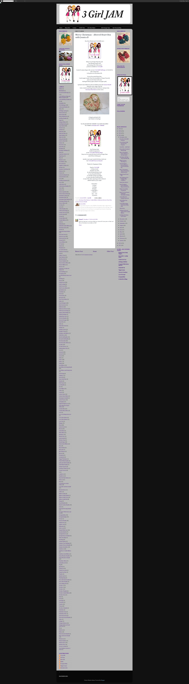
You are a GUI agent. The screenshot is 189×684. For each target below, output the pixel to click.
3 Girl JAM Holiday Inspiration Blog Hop (124, 205)
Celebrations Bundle (63, 186)
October (122, 221)
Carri (60, 182)
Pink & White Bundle (64, 460)
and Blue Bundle (63, 118)
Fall (60, 253)
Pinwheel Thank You (63, 468)
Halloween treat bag (63, 310)
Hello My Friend (62, 325)
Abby (60, 108)
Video (60, 619)
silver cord (61, 528)
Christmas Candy (63, 195)
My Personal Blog (117, 27)
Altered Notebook (63, 116)
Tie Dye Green (62, 594)
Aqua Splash (62, 125)
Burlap (60, 167)
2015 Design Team (105, 27)
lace (60, 386)
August (121, 225)
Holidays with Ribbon (64, 333)
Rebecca (61, 479)
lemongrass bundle (63, 398)
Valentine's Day (62, 611)
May (121, 231)
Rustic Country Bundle (64, 504)
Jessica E (61, 354)
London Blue (62, 408)
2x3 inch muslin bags (64, 92)
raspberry (61, 474)
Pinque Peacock (62, 466)
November (122, 219)
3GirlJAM (61, 103)
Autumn (61, 129)
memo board (62, 427)
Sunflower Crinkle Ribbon (65, 550)
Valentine (61, 609)
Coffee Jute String (63, 210)
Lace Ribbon (62, 388)
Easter (60, 245)
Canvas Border (62, 176)
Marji (60, 425)
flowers (61, 266)
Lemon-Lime (62, 394)
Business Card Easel (63, 169)
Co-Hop (61, 205)
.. (98, 27)
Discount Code (62, 234)
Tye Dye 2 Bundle (63, 608)
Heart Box (109, 200)
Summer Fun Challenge (64, 543)
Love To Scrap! (122, 274)
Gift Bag (61, 278)
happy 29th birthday (64, 312)
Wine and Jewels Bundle (64, 635)
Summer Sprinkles (63, 547)
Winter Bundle (62, 640)
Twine (60, 606)
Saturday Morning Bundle (65, 508)
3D (59, 101)
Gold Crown (61, 286)
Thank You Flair (62, 572)
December (122, 137)
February (122, 238)
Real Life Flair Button (64, 477)
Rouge (60, 501)
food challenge (62, 271)
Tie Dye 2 (61, 587)
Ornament (61, 455)
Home (60, 27)
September (122, 223)
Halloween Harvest (102, 200)
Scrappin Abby (64, 663)
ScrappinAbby (62, 515)
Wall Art (61, 630)
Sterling (61, 539)
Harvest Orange (62, 320)
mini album (61, 430)
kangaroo (61, 375)
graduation (61, 289)
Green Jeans (62, 295)
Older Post (110, 251)
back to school (62, 140)
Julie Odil (63, 659)
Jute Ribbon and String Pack (65, 370)
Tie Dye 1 (61, 585)
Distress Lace (62, 236)
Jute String (61, 373)
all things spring (63, 110)
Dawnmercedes (62, 227)
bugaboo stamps (63, 165)
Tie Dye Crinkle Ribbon (64, 592)
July (121, 227)
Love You (61, 421)
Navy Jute (61, 449)
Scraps (60, 518)
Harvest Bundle (62, 318)
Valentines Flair (62, 613)
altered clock (62, 112)
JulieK (60, 363)
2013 (120, 135)
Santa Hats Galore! (124, 182)
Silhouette (61, 526)
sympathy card (62, 562)
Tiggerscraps (64, 665)
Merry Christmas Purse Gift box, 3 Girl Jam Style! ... (124, 154)
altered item (62, 114)
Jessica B (77, 201)
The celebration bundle (64, 579)
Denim (60, 229)
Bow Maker (61, 161)
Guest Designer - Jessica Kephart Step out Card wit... (124, 186)
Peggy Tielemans (63, 459)
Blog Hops (61, 156)
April (121, 234)
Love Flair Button (63, 417)
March (121, 236)
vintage (60, 621)
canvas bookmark (63, 174)
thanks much (62, 576)
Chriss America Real (63, 193)
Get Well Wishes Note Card (65, 275)
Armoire (61, 127)
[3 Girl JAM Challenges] (94, 146)
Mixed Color (62, 436)
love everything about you (65, 414)
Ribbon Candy (62, 493)
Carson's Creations (123, 272)
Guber (60, 301)
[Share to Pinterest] (101, 198)
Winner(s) (61, 638)
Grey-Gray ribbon (63, 299)
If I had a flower (62, 346)
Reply (80, 225)
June (121, 229)
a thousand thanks (63, 107)
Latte (60, 390)
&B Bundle (61, 90)
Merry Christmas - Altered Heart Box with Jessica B (124, 171)
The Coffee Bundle (63, 581)
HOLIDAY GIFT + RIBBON (98, 125)
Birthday (61, 148)
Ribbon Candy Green (63, 497)
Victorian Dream (63, 615)
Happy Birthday (62, 314)
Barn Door (61, 144)
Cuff (60, 222)
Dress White (62, 242)
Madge (60, 423)
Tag (60, 564)
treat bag (61, 600)
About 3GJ (67, 27)
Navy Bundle (62, 447)
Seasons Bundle (107, 84)
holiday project (62, 329)
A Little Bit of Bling (123, 279)
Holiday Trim (62, 331)
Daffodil (61, 223)
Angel (60, 120)
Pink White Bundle (63, 464)
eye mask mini (62, 249)
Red (60, 481)
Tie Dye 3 (61, 589)
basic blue (61, 146)
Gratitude (61, 291)
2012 (120, 243)
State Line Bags (62, 537)
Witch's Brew (62, 642)
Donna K (81, 219)
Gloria (60, 280)
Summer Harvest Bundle (64, 545)
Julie (60, 357)
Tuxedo (61, 604)
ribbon (60, 491)
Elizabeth (61, 247)
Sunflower (61, 548)
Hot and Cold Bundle (63, 338)
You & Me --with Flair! (125, 147)
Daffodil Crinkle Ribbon (64, 225)
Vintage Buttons (63, 623)
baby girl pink (62, 139)
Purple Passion (62, 470)
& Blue (60, 88)
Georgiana (61, 273)
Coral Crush (62, 214)
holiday (60, 327)
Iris (60, 350)
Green (60, 293)
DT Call (60, 244)
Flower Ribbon (62, 264)
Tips (60, 596)
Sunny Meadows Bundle (64, 557)
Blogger (103, 680)
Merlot (60, 428)
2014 (120, 133)
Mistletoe (61, 434)
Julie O (60, 359)
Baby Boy (61, 131)
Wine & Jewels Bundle (64, 633)
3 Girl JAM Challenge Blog (95, 152)
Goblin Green (62, 282)
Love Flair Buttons (63, 419)
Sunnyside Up (122, 267)
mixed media (62, 438)
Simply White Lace (63, 530)
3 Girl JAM (99, 66)
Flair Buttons (62, 257)
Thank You (61, 568)
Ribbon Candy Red (63, 499)
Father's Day (62, 255)
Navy (60, 445)
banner (60, 142)
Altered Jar (122, 208)
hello (60, 323)
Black (60, 152)
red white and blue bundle (65, 486)
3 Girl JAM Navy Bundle (64, 99)
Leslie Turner (62, 399)
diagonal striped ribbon (64, 231)
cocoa (60, 207)
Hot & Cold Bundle (63, 337)
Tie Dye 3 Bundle (63, 591)
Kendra (60, 381)
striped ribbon (62, 541)
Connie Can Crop (63, 212)
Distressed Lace (62, 238)
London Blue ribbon (63, 410)
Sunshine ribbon (63, 560)
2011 (120, 245)
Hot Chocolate (62, 340)
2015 (120, 131)
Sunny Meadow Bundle (64, 555)
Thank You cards (63, 570)
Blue (60, 157)
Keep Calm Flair (62, 379)
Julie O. (60, 361)
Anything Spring (63, 124)
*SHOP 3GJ (82, 27)
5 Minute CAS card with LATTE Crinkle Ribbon (125, 212)
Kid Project (61, 382)
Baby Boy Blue (62, 133)
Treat (60, 598)
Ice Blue (61, 344)
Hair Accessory (62, 305)
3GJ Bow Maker (91, 27)
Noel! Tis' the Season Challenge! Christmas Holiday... (125, 194)
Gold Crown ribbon (63, 288)
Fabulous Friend (63, 251)
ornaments (61, 457)
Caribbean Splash (63, 180)
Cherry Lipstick (62, 191)
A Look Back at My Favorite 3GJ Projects (124, 143)
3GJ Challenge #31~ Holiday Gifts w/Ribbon (124, 179)
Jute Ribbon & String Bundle (65, 367)
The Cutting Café (63, 583)
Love (60, 412)
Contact (74, 27)
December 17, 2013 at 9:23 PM (90, 219)
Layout (60, 392)
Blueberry (61, 159)
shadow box (62, 522)
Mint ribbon (62, 432)
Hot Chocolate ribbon (64, 342)
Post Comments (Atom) (87, 254)
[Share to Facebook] (99, 198)
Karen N (61, 377)
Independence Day (63, 348)
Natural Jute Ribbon (63, 443)
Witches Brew (62, 644)
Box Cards (61, 163)
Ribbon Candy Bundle (64, 495)
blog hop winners (63, 154)
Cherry (60, 189)
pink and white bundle (64, 462)
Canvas (60, 173)
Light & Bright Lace (63, 403)
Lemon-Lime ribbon (63, 396)
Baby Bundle (62, 135)
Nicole (60, 453)
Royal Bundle (62, 503)
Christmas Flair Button (91, 89)
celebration (61, 184)
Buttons (61, 171)
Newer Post (79, 251)
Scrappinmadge (62, 516)
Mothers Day (62, 440)
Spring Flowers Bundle (64, 535)
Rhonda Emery (62, 489)
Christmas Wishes (63, 201)
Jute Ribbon (61, 365)
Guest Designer (62, 303)
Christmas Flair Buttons (84, 200)
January (122, 240)
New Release (62, 451)
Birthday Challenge (63, 150)
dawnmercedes (64, 667)
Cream (60, 216)
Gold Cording (62, 284)
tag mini (61, 566)
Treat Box (61, 602)
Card (60, 178)
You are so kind (62, 646)
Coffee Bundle (62, 208)
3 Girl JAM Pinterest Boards (95, 160)
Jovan (60, 355)
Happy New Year (63, 316)
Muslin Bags (62, 442)
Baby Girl (61, 137)
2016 (120, 128)
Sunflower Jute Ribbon (64, 553)
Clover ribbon (62, 203)
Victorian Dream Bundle (64, 617)
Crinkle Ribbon (93, 200)
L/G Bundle (61, 384)
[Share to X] (98, 198)
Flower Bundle (62, 261)
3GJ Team (63, 657)
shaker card (62, 524)
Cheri (60, 188)
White (60, 631)
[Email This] (95, 198)
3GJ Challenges (62, 105)
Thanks (61, 574)
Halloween (61, 306)
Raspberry (61, 475)
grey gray (61, 297)
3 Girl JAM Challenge (100, 70)
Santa (60, 506)
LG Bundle (61, 401)
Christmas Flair (62, 197)
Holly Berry (61, 335)
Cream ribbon (62, 218)
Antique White (62, 122)
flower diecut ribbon (64, 262)
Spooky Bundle (62, 532)
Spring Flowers (62, 533)
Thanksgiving (62, 577)
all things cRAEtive (123, 261)
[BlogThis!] (96, 198)
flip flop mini (62, 259)
